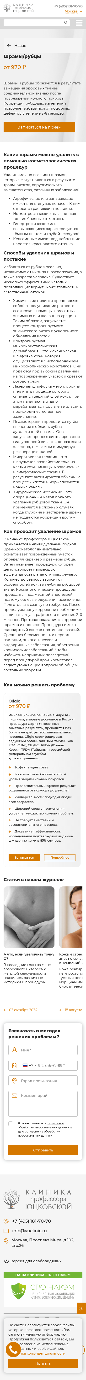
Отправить (43, 1150)
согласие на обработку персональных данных (39, 1133)
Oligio (17, 704)
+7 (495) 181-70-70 (68, 6)
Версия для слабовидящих (36, 1261)
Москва (71, 11)
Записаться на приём (39, 127)
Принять (43, 1363)
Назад (20, 45)
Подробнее (59, 857)
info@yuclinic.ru (29, 1230)
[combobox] (29, 1065)
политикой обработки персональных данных (43, 1125)
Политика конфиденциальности (36, 1353)
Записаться (24, 857)
